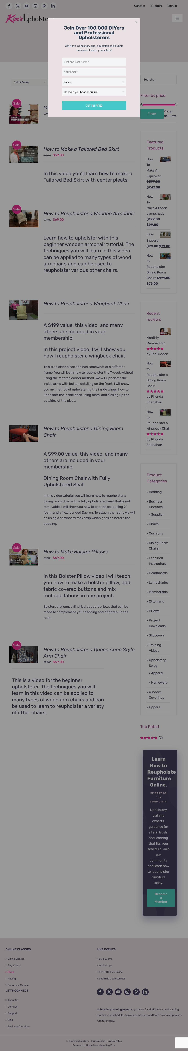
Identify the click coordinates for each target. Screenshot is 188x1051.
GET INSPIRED (94, 105)
